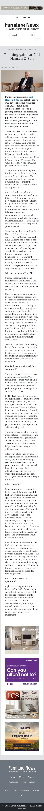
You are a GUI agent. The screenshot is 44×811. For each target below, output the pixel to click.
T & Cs (8, 790)
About (32, 782)
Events (31, 777)
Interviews (14, 67)
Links (22, 795)
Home (4, 67)
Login (16, 17)
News (21, 777)
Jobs (24, 782)
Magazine (13, 782)
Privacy (36, 790)
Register (26, 17)
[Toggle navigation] (38, 40)
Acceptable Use (22, 790)
